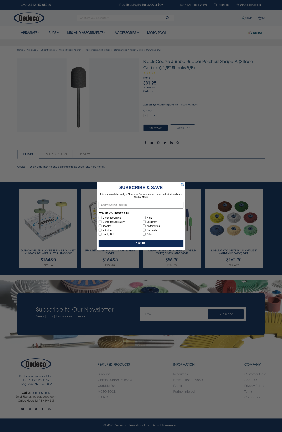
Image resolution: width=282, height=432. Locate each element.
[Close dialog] (182, 184)
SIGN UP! (141, 243)
